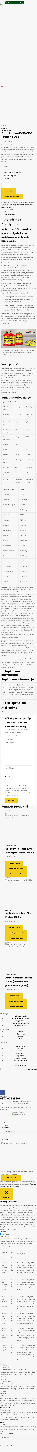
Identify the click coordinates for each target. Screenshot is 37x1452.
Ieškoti (34, 1131)
